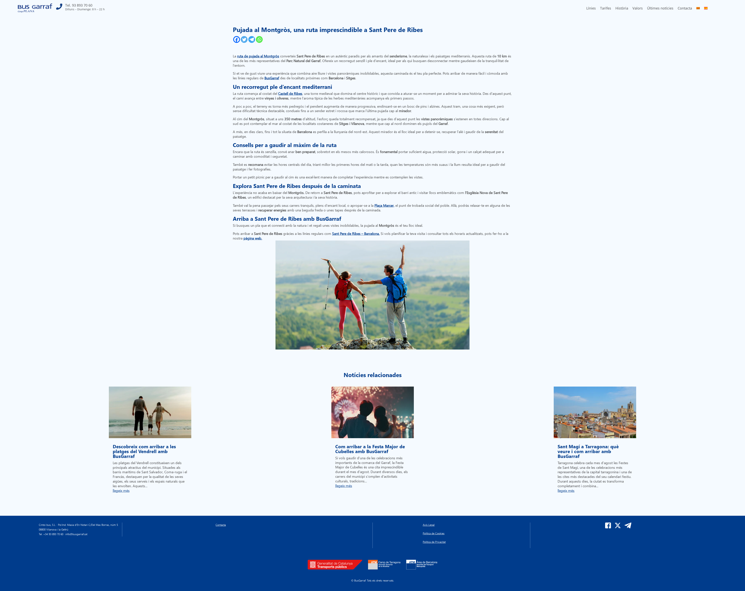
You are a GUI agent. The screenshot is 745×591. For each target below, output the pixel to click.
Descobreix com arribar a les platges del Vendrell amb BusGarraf (144, 451)
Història (621, 8)
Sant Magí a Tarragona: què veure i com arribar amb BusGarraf (588, 451)
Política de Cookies (433, 533)
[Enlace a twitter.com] (618, 527)
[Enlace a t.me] (628, 527)
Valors (637, 8)
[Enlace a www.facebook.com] (608, 527)
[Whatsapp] (259, 39)
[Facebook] (236, 39)
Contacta (685, 8)
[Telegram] (251, 39)
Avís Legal (429, 525)
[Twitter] (244, 39)
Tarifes (605, 8)
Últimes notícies (660, 8)
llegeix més (121, 490)
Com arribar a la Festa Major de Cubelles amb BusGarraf (370, 448)
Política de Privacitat (434, 542)
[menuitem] (698, 9)
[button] (80, 8)
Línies (591, 8)
